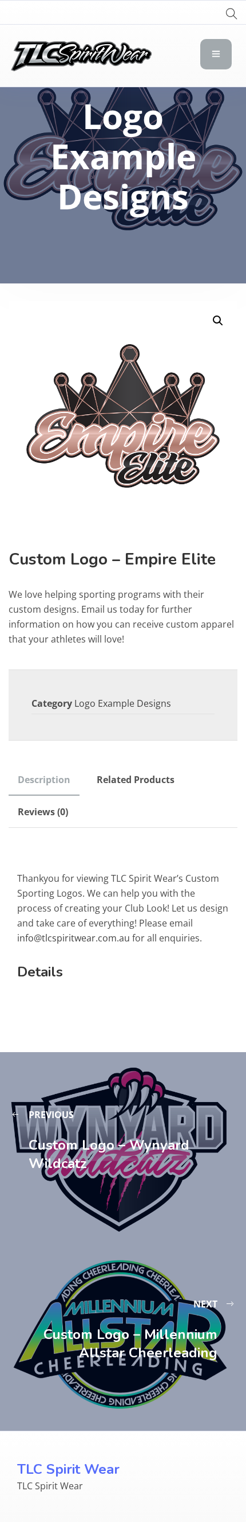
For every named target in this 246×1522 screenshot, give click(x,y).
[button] (218, 320)
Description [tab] (44, 779)
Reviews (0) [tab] (43, 811)
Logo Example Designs (122, 703)
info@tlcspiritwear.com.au (73, 938)
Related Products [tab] (135, 779)
